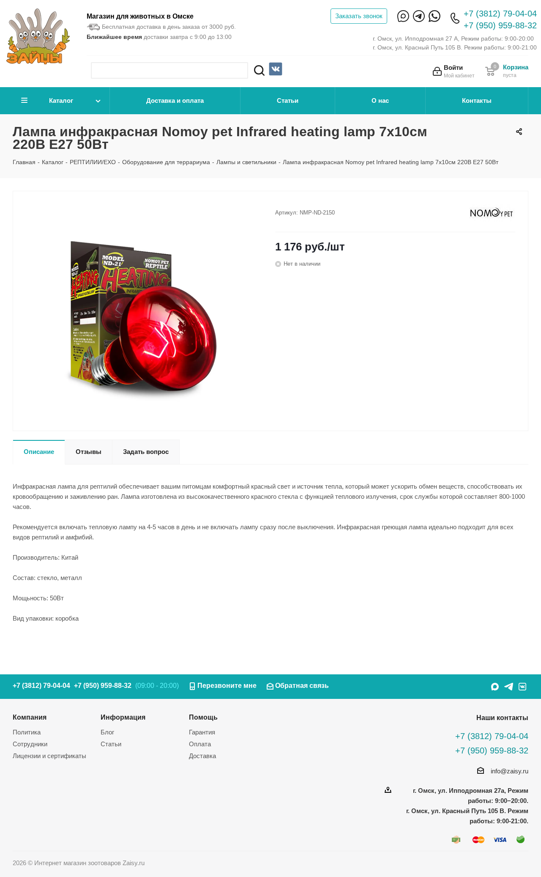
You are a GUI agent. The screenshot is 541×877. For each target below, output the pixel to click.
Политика (27, 732)
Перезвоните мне (227, 685)
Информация (123, 717)
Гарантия (202, 732)
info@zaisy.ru (509, 771)
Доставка (202, 755)
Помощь (203, 717)
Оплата (200, 744)
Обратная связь (302, 685)
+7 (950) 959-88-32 (500, 25)
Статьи (287, 100)
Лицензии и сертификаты (49, 755)
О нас (380, 100)
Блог (107, 732)
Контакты (477, 100)
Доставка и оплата (175, 100)
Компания (29, 717)
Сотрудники (30, 744)
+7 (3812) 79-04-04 (500, 13)
